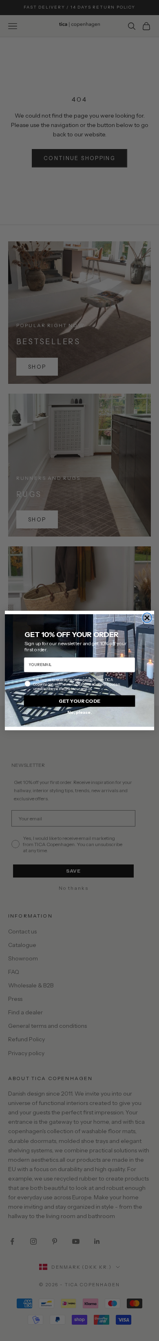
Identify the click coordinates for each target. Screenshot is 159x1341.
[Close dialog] (147, 617)
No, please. (79, 712)
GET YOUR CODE (79, 701)
